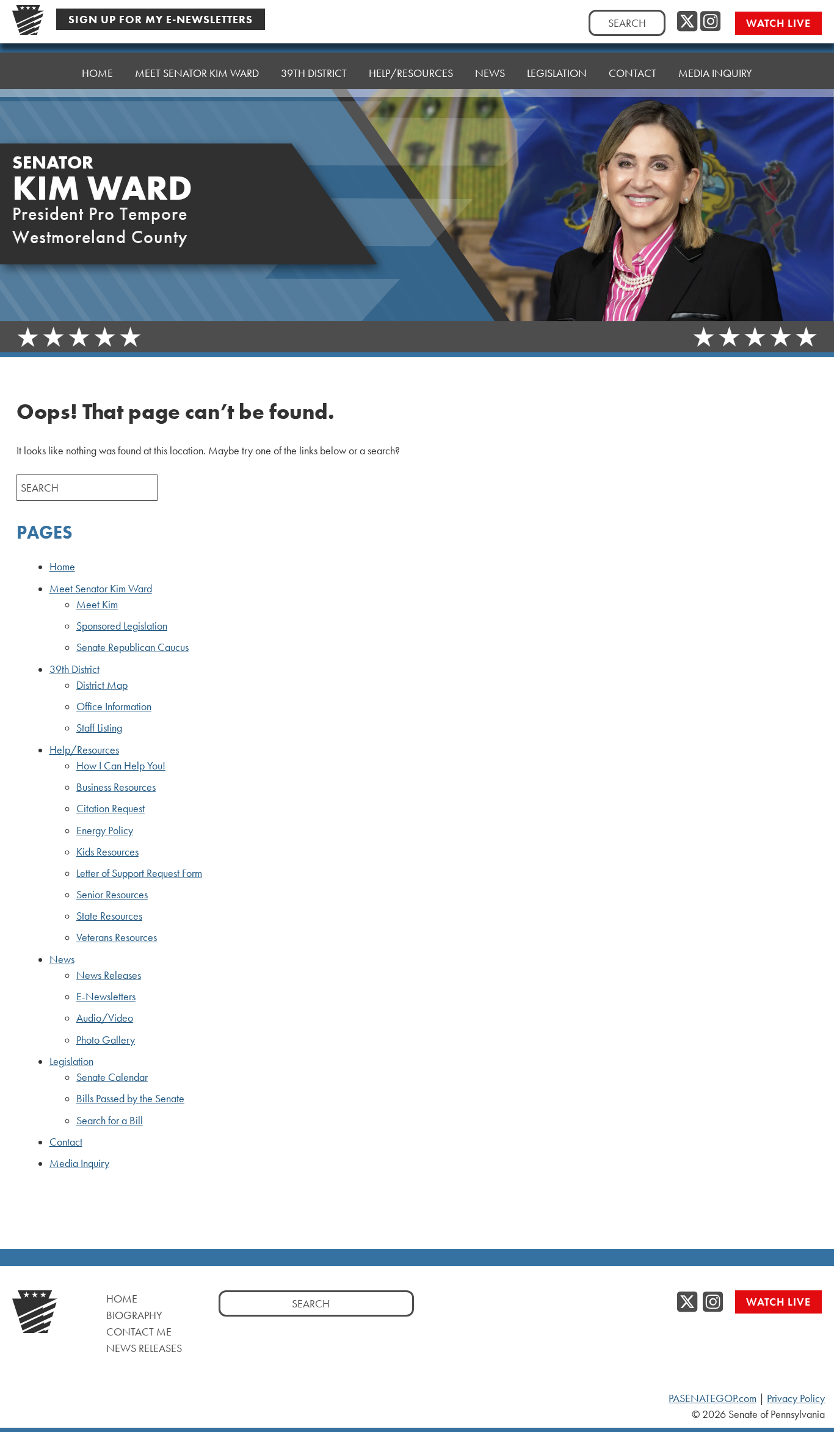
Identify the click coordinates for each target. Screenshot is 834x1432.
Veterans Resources (116, 937)
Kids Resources (107, 852)
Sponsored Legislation (121, 626)
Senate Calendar (112, 1077)
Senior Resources (112, 894)
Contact (632, 73)
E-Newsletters (106, 996)
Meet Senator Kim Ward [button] (197, 73)
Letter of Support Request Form (139, 873)
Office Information (113, 706)
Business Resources (116, 787)
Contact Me (139, 1332)
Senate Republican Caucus (132, 647)
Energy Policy (104, 830)
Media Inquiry (715, 73)
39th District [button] (314, 73)
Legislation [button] (557, 73)
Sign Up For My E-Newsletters (160, 19)
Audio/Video (104, 1018)
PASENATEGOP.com (712, 1398)
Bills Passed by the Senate (130, 1098)
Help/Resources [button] (411, 73)
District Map (102, 685)
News (61, 959)
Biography (134, 1315)
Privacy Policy (796, 1398)
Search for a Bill (109, 1120)
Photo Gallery (105, 1040)
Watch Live (778, 23)
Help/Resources (84, 750)
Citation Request (110, 808)
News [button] (490, 73)
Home (97, 73)
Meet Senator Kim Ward (100, 588)
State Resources (109, 916)
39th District (74, 669)
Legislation (71, 1061)
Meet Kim (97, 604)
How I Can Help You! (120, 765)
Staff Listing (99, 728)
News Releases (108, 975)
